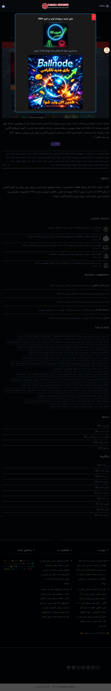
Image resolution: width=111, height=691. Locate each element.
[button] (104, 6)
